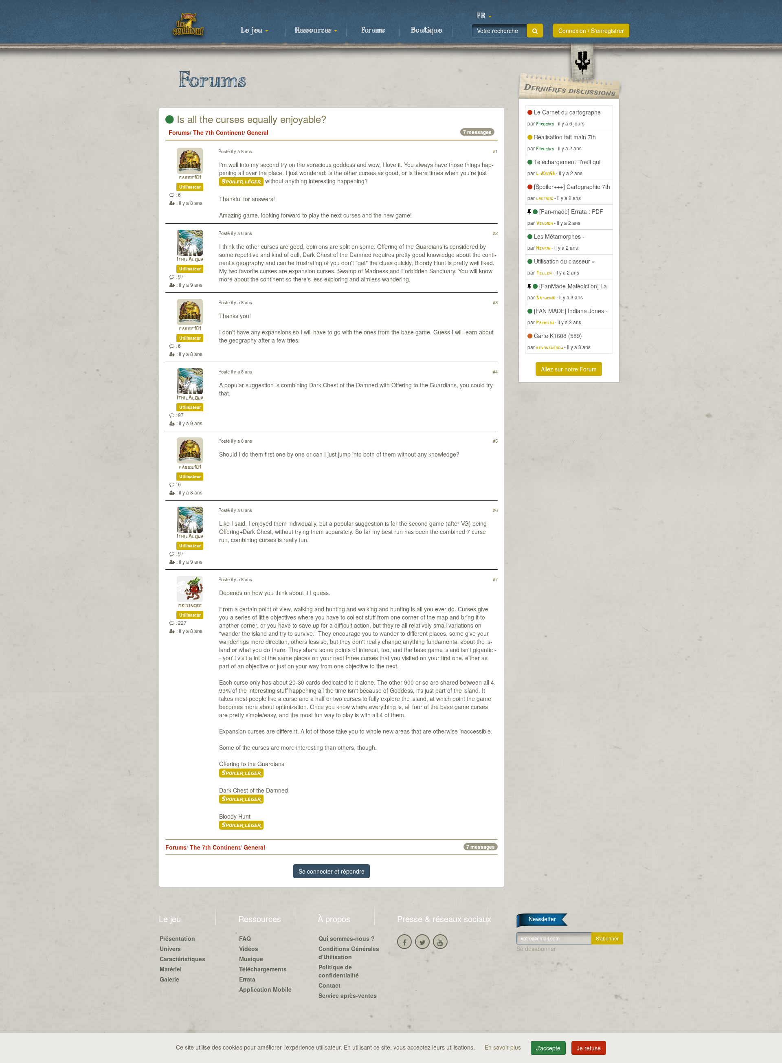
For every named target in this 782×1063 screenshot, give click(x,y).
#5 (495, 440)
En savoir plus (504, 1047)
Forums (373, 30)
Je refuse (589, 1048)
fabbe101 (190, 178)
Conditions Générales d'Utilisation (349, 952)
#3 (495, 302)
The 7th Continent (218, 132)
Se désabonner (536, 948)
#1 (495, 151)
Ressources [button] (314, 30)
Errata (247, 979)
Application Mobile (265, 989)
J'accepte (548, 1048)
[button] (483, 16)
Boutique (426, 30)
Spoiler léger (241, 182)
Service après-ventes (348, 995)
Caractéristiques (182, 959)
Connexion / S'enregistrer (591, 30)
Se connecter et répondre (332, 871)
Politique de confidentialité (339, 971)
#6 (495, 510)
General (257, 132)
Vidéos (248, 948)
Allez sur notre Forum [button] (569, 369)
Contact (329, 985)
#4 (495, 371)
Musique (251, 959)
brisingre (190, 606)
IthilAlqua (189, 260)
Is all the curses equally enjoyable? (250, 119)
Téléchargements (263, 969)
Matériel (171, 969)
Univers (170, 948)
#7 (495, 579)
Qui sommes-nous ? (347, 938)
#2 (495, 233)
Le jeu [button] (252, 30)
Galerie (169, 979)
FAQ (245, 938)
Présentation (177, 938)
